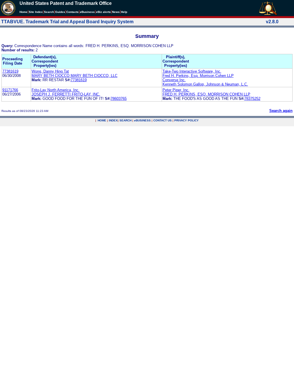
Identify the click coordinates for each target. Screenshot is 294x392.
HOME (102, 120)
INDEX (113, 120)
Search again (281, 110)
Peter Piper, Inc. (176, 90)
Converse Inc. (174, 80)
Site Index (36, 11)
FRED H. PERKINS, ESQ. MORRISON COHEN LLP (206, 94)
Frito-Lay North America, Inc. (56, 90)
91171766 (10, 90)
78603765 (119, 98)
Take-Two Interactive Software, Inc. (192, 71)
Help (124, 11)
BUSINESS (142, 120)
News (116, 11)
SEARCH (125, 120)
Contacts (72, 11)
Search (49, 11)
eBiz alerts (103, 11)
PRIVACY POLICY (186, 120)
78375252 (252, 98)
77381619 (10, 71)
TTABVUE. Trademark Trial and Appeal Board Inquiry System (67, 21)
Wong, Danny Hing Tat (50, 71)
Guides (60, 11)
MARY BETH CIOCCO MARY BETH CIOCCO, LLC (74, 75)
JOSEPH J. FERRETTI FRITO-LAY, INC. (66, 94)
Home (24, 11)
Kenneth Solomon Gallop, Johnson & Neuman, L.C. (205, 84)
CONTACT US (162, 120)
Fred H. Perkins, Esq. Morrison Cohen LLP (198, 75)
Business (87, 11)
